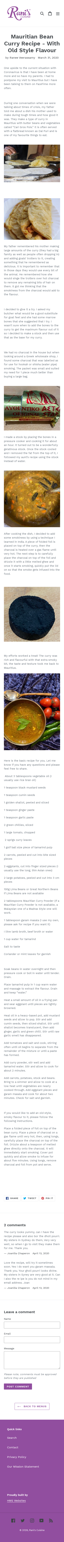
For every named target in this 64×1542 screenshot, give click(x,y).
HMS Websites (16, 1500)
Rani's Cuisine (37, 1530)
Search (12, 1437)
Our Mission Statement (23, 1466)
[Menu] (58, 13)
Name (7, 1318)
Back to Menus (35, 1406)
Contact (12, 1447)
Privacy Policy (16, 1457)
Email (7, 1333)
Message (9, 1348)
